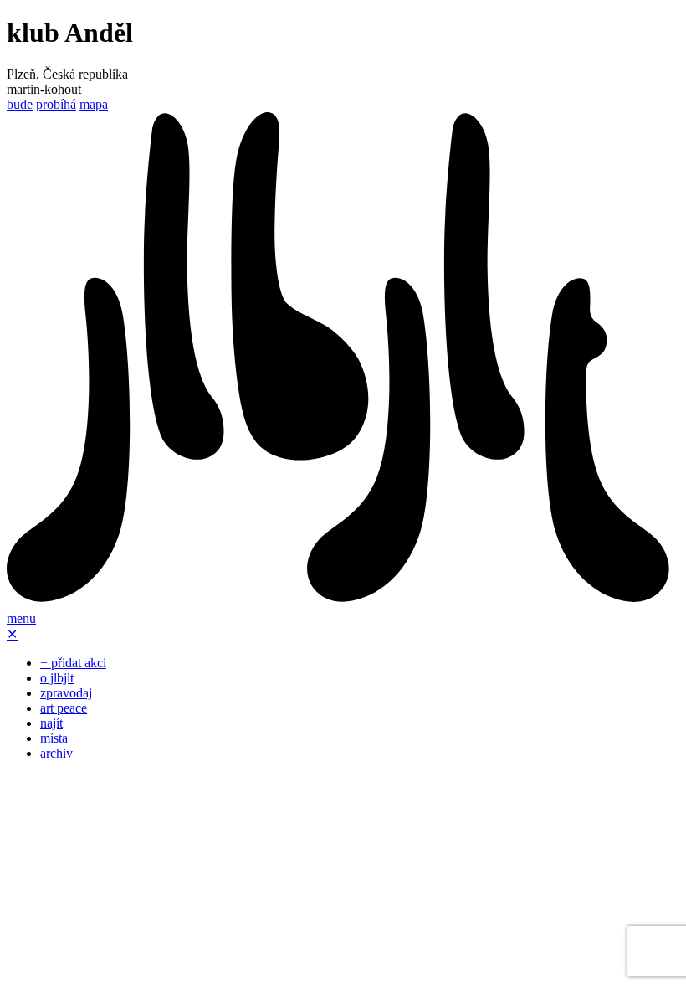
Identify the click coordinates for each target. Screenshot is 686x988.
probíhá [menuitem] (56, 104)
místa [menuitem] (54, 738)
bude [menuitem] (20, 104)
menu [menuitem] (21, 618)
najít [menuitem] (51, 723)
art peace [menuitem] (63, 708)
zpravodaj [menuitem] (66, 693)
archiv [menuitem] (56, 753)
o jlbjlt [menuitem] (57, 678)
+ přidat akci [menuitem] (73, 663)
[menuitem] (343, 603)
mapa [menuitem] (93, 104)
